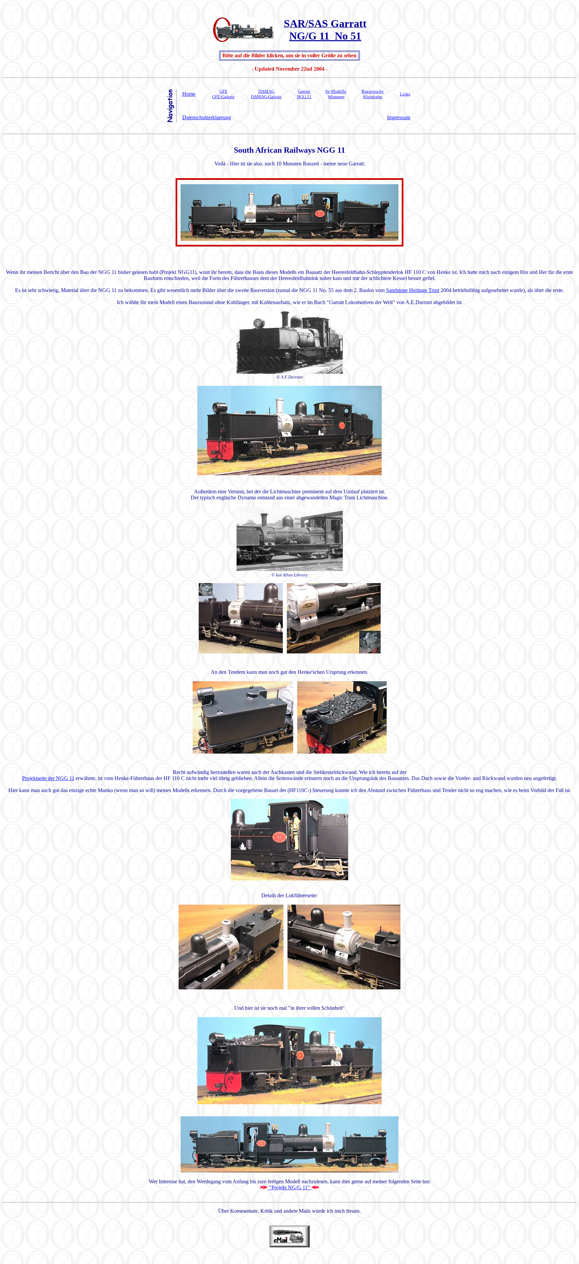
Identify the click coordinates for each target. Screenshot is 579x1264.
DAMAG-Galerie (266, 96)
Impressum (398, 117)
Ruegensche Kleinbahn (373, 94)
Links (405, 93)
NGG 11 (304, 96)
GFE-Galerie (223, 96)
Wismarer (336, 96)
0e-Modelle (335, 91)
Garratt (304, 91)
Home (188, 94)
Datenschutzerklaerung (206, 117)
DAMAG (266, 91)
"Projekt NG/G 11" (289, 1187)
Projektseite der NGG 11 (48, 778)
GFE (223, 91)
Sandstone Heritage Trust (412, 290)
